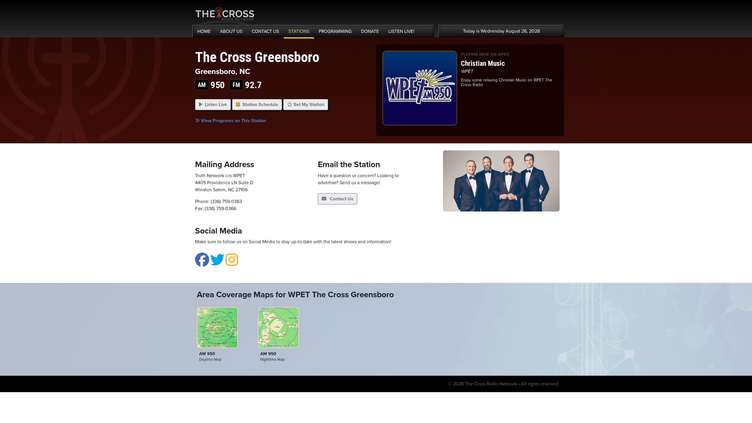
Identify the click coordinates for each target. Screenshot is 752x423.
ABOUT (231, 31)
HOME (204, 31)
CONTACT (265, 31)
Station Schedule (260, 105)
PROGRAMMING (335, 31)
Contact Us (341, 199)
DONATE (370, 31)
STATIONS (298, 31)
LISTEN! (401, 31)
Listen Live (216, 105)
